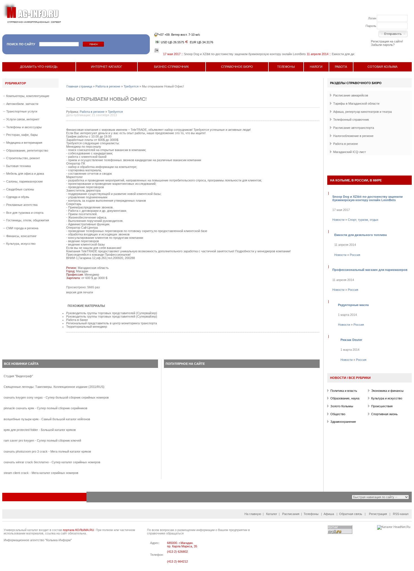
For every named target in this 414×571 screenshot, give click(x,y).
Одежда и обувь (17, 197)
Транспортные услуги (21, 111)
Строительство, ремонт (23, 158)
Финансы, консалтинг (21, 236)
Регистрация (378, 514)
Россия (355, 255)
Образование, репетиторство (27, 150)
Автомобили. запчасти (22, 103)
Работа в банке (77, 320)
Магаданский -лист (349, 152)
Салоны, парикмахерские (24, 181)
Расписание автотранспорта (353, 127)
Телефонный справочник (351, 119)
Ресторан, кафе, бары (22, 134)
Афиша (329, 514)
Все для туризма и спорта (24, 212)
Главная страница (79, 86)
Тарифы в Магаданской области (356, 103)
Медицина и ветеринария (24, 142)
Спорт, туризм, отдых (363, 219)
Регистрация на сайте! (387, 41)
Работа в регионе (107, 86)
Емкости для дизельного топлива (348, 54)
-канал (400, 514)
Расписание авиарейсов (350, 95)
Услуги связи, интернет (22, 119)
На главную (252, 514)
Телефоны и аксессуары (24, 127)
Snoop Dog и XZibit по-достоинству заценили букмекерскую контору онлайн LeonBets (238, 54)
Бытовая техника (18, 166)
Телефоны (311, 514)
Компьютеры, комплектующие (27, 96)
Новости (338, 219)
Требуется (131, 86)
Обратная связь (350, 514)
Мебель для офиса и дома (25, 173)
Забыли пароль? (383, 44)
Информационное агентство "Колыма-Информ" (38, 540)
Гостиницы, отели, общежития (27, 220)
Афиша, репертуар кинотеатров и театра (362, 111)
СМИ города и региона (22, 228)
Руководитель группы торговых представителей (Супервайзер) (111, 313)
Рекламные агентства (21, 204)
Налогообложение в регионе (353, 136)
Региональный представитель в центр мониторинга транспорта (111, 323)
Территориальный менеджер (86, 326)
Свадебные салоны (20, 189)
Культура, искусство (20, 243)
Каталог (271, 514)
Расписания (290, 514)
